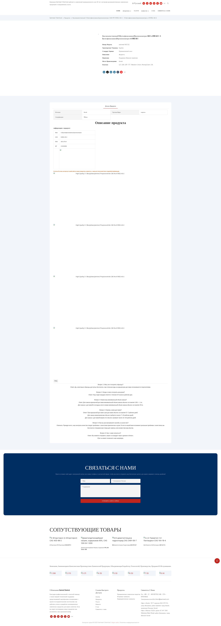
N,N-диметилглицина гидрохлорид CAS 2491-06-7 (124, 545)
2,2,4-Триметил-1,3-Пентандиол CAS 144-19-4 (154, 545)
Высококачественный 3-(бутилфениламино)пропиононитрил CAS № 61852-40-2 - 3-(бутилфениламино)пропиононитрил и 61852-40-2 (115, 18)
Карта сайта (115, 622)
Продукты (67, 18)
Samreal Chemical (56, 18)
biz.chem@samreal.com (161, 599)
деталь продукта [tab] (110, 106)
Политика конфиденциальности (129, 622)
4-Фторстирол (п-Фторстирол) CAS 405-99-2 (60, 545)
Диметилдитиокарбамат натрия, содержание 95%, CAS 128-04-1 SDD (95, 548)
